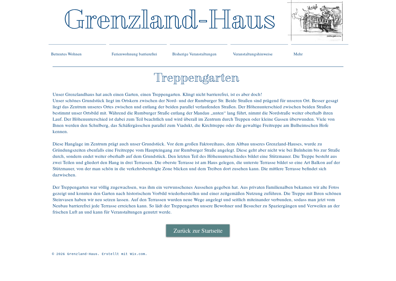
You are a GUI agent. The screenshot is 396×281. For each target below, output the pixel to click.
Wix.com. (138, 254)
